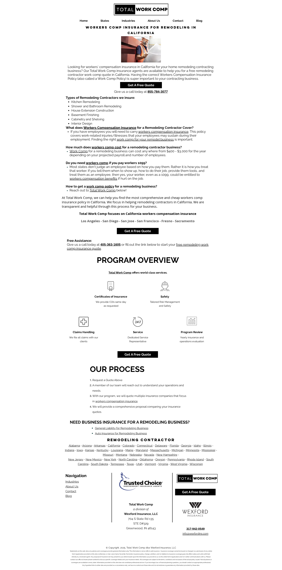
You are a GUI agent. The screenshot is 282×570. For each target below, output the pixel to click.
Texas (130, 464)
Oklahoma (146, 459)
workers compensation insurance (163, 132)
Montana (121, 454)
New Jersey (75, 459)
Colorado (128, 445)
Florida (174, 445)
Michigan (177, 450)
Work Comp (79, 151)
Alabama (74, 445)
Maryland (142, 450)
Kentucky (103, 450)
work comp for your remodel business (145, 139)
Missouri (108, 454)
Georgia (186, 445)
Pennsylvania (176, 459)
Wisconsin (196, 464)
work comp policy (100, 186)
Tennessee (117, 464)
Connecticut (145, 445)
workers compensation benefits (93, 178)
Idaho (197, 445)
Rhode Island (195, 459)
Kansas (89, 450)
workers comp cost (106, 147)
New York (110, 459)
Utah (139, 464)
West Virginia (178, 464)
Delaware (161, 445)
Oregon (160, 459)
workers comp (97, 163)
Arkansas (99, 445)
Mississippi (208, 450)
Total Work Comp (103, 190)
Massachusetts (159, 450)
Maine (129, 450)
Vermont (150, 464)
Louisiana (117, 450)
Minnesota (192, 450)
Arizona (87, 445)
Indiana (69, 450)
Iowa (80, 450)
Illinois (207, 445)
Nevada (149, 454)
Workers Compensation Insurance (109, 128)
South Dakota (99, 464)
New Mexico (94, 459)
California (114, 445)
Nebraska (136, 454)
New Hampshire (167, 454)
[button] (104, 21)
